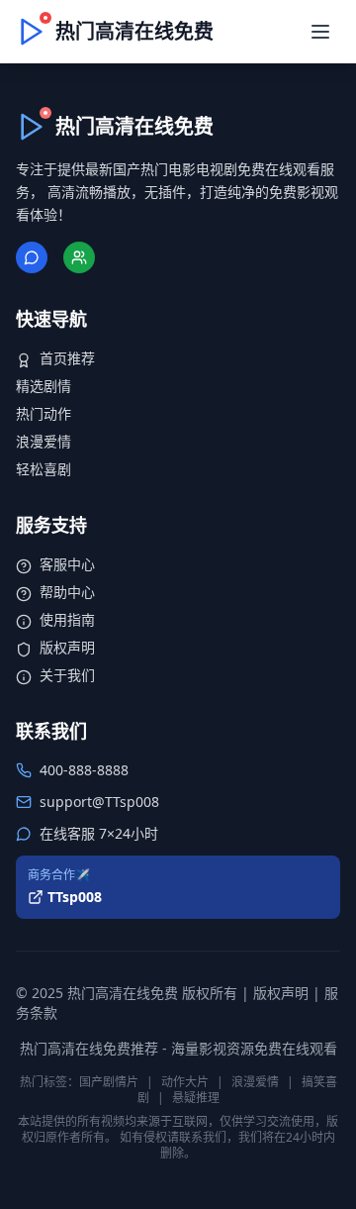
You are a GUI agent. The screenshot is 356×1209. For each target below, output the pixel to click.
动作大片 (185, 1081)
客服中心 (67, 563)
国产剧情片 (108, 1081)
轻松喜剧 (43, 468)
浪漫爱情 (43, 441)
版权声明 (67, 647)
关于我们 (67, 674)
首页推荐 (67, 358)
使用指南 (67, 619)
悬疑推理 (196, 1097)
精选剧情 (43, 385)
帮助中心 (67, 591)
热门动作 (43, 413)
